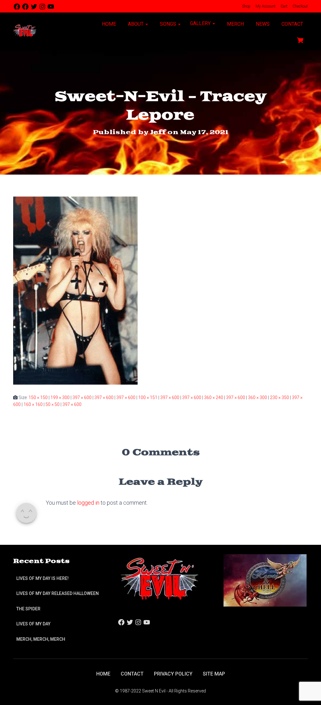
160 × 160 (33, 404)
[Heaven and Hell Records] (265, 580)
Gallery (201, 23)
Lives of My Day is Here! (42, 578)
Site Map (214, 674)
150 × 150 (38, 397)
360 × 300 (257, 397)
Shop (245, 6)
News (262, 24)
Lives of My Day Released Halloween (57, 593)
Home (108, 24)
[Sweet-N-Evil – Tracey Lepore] (75, 289)
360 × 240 (213, 397)
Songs (168, 24)
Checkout (300, 6)
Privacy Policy (173, 674)
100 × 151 (147, 397)
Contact (291, 24)
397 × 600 (82, 397)
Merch (235, 24)
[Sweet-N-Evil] (24, 31)
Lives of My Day (33, 623)
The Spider (28, 608)
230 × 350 (279, 397)
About (136, 24)
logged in (88, 502)
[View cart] (300, 39)
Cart (283, 6)
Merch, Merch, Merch (40, 639)
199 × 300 (60, 397)
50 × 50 (52, 404)
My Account (265, 6)
